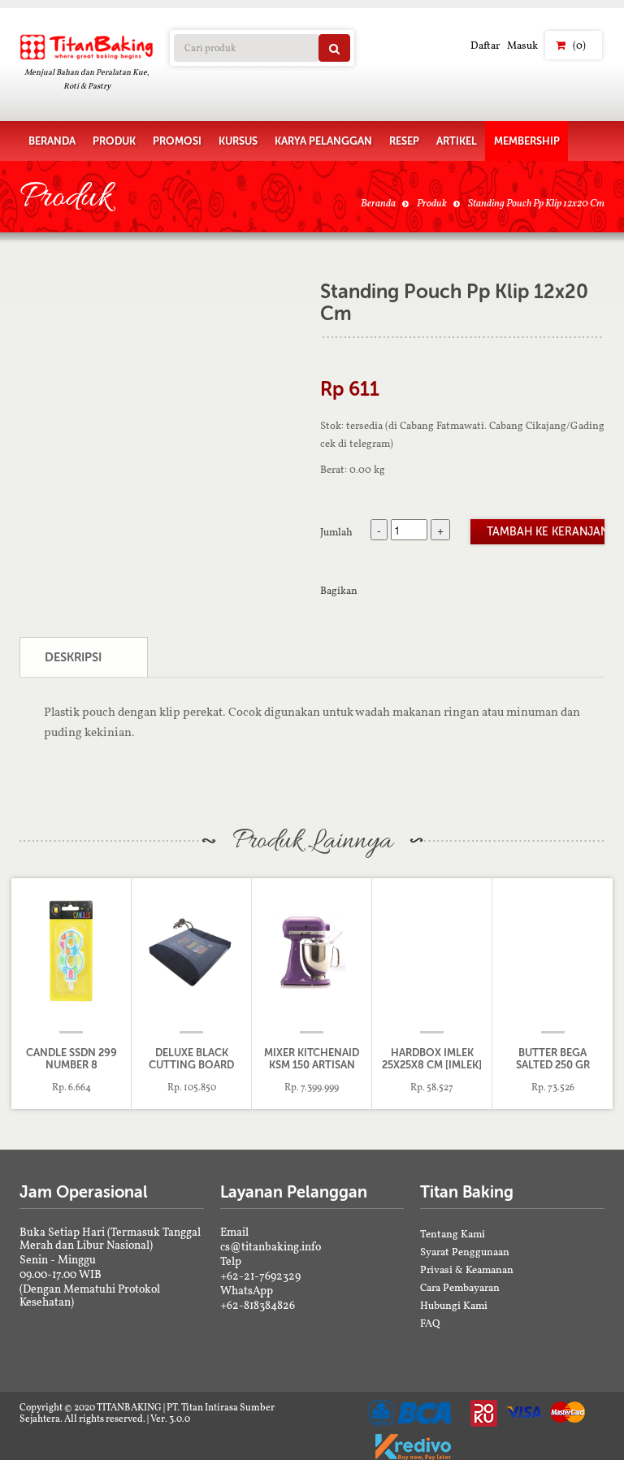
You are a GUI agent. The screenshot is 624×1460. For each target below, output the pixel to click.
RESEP (404, 141)
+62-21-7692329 (260, 1275)
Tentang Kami (452, 1234)
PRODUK (114, 141)
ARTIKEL (456, 141)
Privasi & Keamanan (467, 1269)
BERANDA (52, 141)
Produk (432, 203)
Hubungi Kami (454, 1305)
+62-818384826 (257, 1304)
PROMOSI (177, 141)
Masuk (522, 45)
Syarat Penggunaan (464, 1252)
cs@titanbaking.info (270, 1246)
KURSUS (238, 141)
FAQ (430, 1323)
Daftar (485, 45)
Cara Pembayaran (460, 1287)
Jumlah (336, 531)
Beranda (378, 203)
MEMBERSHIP (527, 141)
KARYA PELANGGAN (323, 141)
